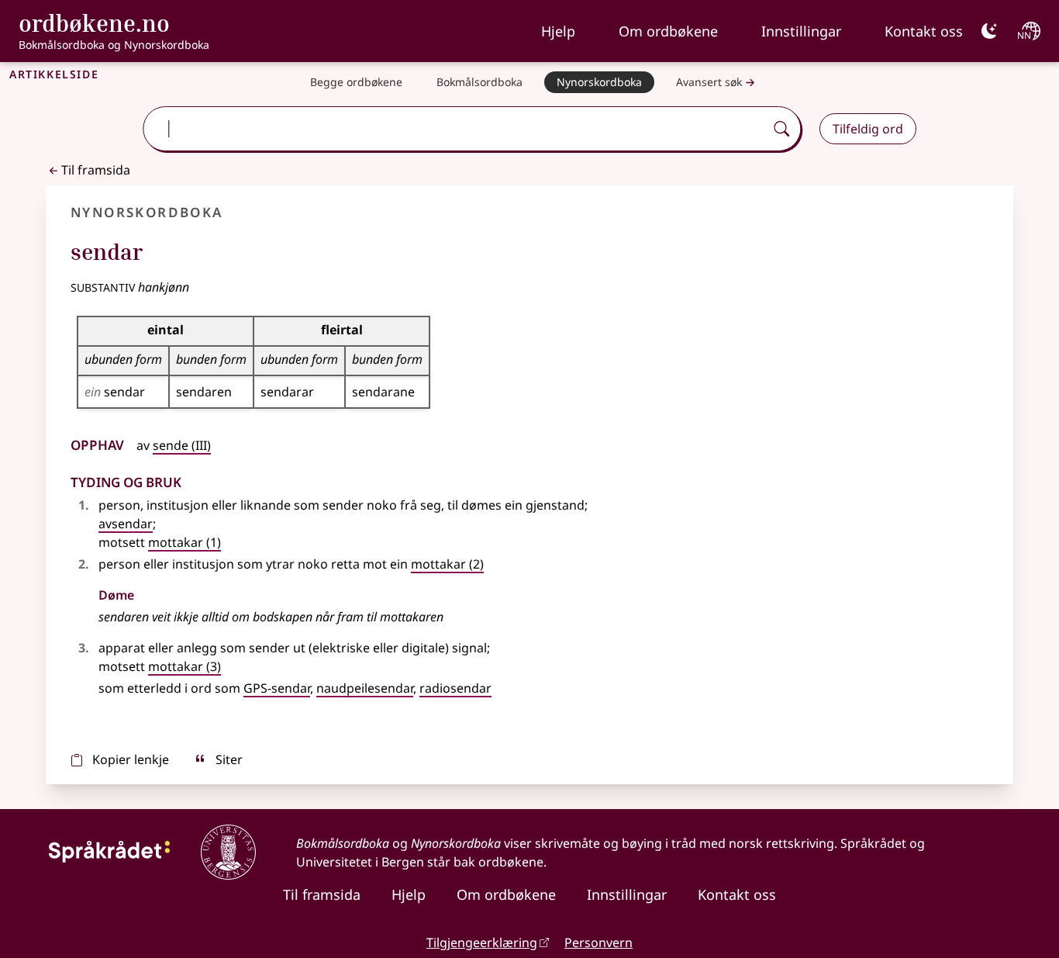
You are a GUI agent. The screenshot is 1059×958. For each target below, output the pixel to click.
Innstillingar (801, 31)
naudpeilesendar (364, 688)
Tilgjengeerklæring (481, 942)
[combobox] (455, 128)
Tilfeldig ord (868, 128)
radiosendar (455, 688)
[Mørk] (989, 31)
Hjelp (558, 31)
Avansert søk (709, 81)
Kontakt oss (924, 31)
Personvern (598, 942)
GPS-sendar (276, 688)
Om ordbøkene (668, 31)
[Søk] (781, 129)
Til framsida (95, 169)
